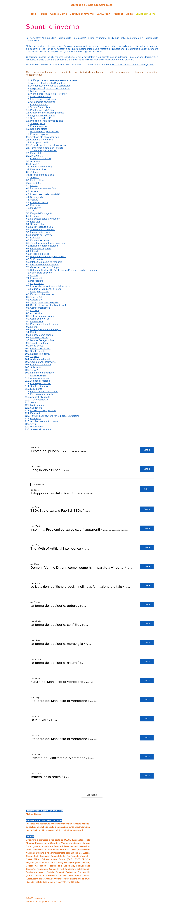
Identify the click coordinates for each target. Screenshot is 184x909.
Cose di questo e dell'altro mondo (48, 145)
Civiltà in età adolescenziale (44, 137)
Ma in (33, 405)
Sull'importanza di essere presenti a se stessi (53, 80)
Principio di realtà (39, 142)
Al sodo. (34, 177)
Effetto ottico (37, 180)
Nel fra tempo (37, 91)
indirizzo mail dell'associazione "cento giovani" (108, 59)
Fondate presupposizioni (43, 410)
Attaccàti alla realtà (40, 397)
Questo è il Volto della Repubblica (48, 83)
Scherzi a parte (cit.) (41, 118)
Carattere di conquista (41, 139)
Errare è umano (38, 126)
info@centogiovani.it (73, 830)
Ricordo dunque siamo (42, 174)
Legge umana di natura (42, 115)
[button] (45, 451)
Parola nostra (37, 426)
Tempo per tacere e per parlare (46, 147)
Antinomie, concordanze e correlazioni (50, 85)
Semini (34, 402)
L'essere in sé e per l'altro (43, 188)
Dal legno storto (38, 129)
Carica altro (92, 795)
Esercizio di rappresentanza (44, 131)
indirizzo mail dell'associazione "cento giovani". (132, 64)
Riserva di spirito (39, 134)
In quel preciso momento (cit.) (45, 329)
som (38, 405)
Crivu (33, 424)
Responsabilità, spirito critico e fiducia (50, 88)
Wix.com (58, 901)
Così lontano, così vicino (43, 362)
